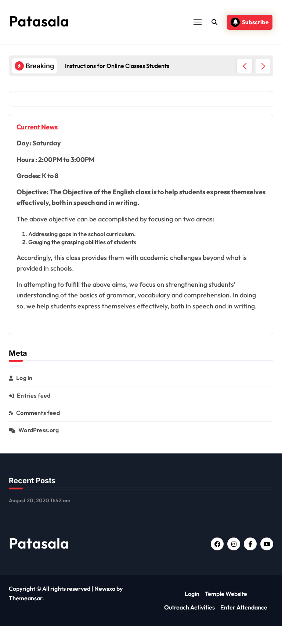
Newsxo (104, 588)
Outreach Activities (189, 607)
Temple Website (226, 593)
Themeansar (25, 598)
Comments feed (38, 412)
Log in (24, 377)
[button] (263, 66)
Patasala (39, 21)
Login (192, 593)
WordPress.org (38, 430)
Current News (37, 127)
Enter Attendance (243, 607)
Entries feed (33, 395)
